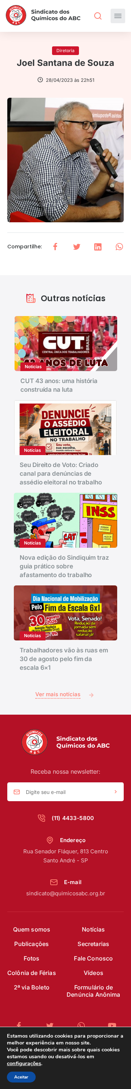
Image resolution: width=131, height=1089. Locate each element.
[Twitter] (52, 1026)
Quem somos (32, 929)
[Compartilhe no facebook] (55, 246)
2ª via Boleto (31, 987)
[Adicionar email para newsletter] (116, 792)
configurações (24, 1063)
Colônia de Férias (31, 972)
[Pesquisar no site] (98, 16)
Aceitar (21, 1077)
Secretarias (93, 943)
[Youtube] (112, 1026)
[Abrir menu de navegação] (118, 16)
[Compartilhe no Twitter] (76, 246)
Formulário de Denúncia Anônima (93, 991)
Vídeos (93, 972)
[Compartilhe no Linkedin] (98, 246)
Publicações (31, 943)
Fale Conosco (93, 958)
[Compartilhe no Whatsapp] (119, 246)
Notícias (93, 929)
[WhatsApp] (84, 1026)
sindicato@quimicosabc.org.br (65, 893)
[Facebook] (22, 1026)
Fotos (31, 958)
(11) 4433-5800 (73, 818)
